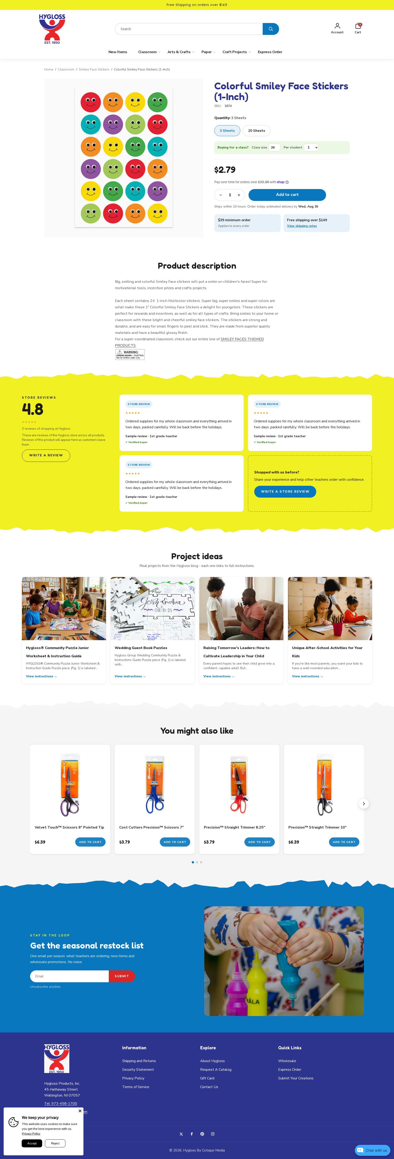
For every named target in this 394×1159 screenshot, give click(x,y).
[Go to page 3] (201, 862)
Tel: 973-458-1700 (60, 1103)
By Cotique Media (211, 1150)
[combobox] (189, 29)
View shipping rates (302, 226)
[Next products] (364, 804)
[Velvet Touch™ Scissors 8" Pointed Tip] (70, 812)
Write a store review (285, 491)
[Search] (271, 29)
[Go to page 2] (197, 862)
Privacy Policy (31, 1133)
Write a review (46, 455)
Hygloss (189, 1150)
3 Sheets (227, 130)
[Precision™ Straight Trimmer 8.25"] (240, 812)
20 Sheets (256, 130)
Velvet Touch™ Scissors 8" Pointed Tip (69, 827)
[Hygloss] (56, 1071)
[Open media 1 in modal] (123, 158)
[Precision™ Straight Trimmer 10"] (324, 812)
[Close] (80, 1111)
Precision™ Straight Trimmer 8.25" (234, 827)
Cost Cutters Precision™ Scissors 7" (151, 827)
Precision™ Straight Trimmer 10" (317, 827)
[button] (358, 29)
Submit (122, 976)
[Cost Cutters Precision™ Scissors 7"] (155, 812)
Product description (197, 265)
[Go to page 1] (193, 862)
